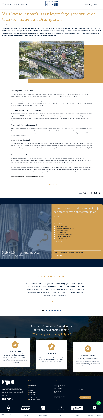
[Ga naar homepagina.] (51, 4)
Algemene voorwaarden (43, 415)
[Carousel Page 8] (52, 310)
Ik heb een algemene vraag (61, 226)
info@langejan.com (58, 392)
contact (53, 172)
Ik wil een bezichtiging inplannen (63, 236)
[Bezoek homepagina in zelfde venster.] (8, 382)
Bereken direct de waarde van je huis (16, 4)
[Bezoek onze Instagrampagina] (5, 399)
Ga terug (51, 184)
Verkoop (31, 390)
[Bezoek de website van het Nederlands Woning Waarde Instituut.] (77, 408)
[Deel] (84, 193)
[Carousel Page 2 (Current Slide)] (43, 310)
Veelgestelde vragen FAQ (34, 397)
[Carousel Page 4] (46, 310)
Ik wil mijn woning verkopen (62, 230)
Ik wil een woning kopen (61, 232)
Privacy (60, 415)
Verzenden (59, 255)
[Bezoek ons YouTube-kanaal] (8, 399)
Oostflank (31, 143)
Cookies (77, 415)
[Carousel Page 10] (55, 310)
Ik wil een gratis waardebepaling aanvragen (65, 228)
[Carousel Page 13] (60, 310)
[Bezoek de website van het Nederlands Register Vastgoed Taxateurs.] (94, 408)
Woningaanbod (32, 385)
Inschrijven (85, 397)
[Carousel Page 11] (57, 310)
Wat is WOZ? (32, 394)
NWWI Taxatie (32, 392)
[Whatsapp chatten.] (98, 403)
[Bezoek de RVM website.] (43, 408)
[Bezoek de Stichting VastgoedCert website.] (60, 408)
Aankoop (31, 387)
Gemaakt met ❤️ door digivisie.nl (94, 415)
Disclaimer (26, 415)
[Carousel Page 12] (58, 310)
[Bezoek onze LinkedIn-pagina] (10, 399)
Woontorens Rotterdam (34, 399)
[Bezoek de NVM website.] (8, 408)
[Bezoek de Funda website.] (25, 408)
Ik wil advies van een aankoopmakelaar (64, 234)
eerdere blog (74, 131)
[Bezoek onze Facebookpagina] (3, 399)
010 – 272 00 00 (57, 391)
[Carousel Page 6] (49, 310)
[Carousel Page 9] (54, 310)
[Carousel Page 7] (51, 310)
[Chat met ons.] (12, 399)
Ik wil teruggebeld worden (61, 238)
